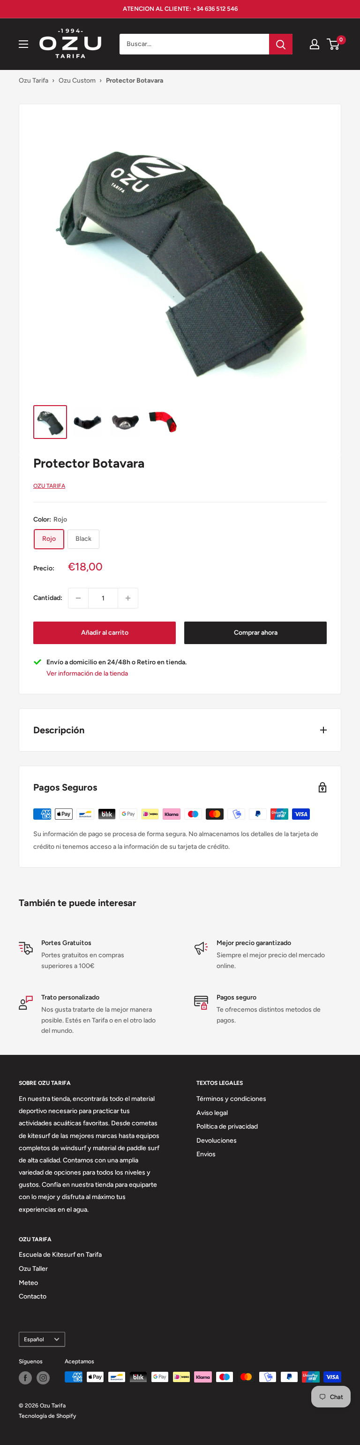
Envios (206, 1154)
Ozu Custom (77, 81)
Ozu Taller (33, 1269)
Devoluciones (216, 1141)
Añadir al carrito (104, 633)
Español (34, 1339)
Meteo (28, 1283)
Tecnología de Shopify (47, 1416)
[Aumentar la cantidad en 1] (128, 598)
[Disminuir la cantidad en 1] (78, 598)
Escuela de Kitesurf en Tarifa (60, 1255)
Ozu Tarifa (33, 81)
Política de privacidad (227, 1126)
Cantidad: (47, 598)
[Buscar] (280, 44)
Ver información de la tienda (87, 673)
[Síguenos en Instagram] (43, 1377)
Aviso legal (212, 1113)
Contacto (32, 1296)
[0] (333, 44)
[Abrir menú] (23, 44)
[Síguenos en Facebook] (25, 1377)
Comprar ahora (256, 633)
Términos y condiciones (231, 1099)
